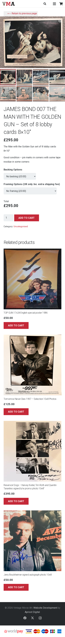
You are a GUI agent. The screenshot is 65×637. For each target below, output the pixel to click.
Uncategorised (21, 226)
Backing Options (13, 169)
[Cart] (61, 4)
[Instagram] (40, 618)
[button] (44, 4)
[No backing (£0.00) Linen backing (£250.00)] (20, 175)
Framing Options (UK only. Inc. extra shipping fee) (32, 184)
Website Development (45, 607)
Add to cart (26, 217)
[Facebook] (25, 618)
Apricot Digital (32, 612)
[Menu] (54, 4)
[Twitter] (32, 618)
